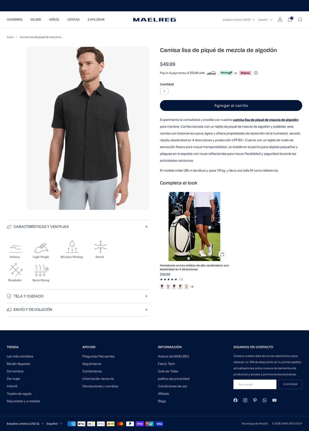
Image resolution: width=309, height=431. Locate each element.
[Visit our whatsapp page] (265, 400)
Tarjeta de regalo (19, 394)
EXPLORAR (96, 19)
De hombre (15, 371)
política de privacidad (174, 379)
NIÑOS (54, 19)
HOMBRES (14, 19)
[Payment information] (255, 72)
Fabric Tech (166, 364)
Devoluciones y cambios (100, 386)
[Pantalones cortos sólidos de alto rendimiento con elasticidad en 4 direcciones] (194, 226)
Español (263, 19)
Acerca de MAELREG (173, 356)
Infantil (12, 386)
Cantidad (167, 84)
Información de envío (98, 379)
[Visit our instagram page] (245, 400)
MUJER (36, 19)
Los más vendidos (20, 356)
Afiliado (163, 394)
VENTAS (73, 19)
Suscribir (290, 384)
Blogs (162, 401)
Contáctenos (92, 371)
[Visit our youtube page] (274, 400)
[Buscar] (300, 19)
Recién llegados (18, 364)
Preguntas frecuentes (98, 356)
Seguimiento (91, 364)
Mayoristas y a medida (23, 401)
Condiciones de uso (172, 386)
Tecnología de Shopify (254, 423)
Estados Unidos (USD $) (237, 19)
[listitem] (154, 5)
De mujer (13, 379)
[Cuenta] (280, 19)
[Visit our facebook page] (235, 400)
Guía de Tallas (168, 371)
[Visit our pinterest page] (255, 400)
